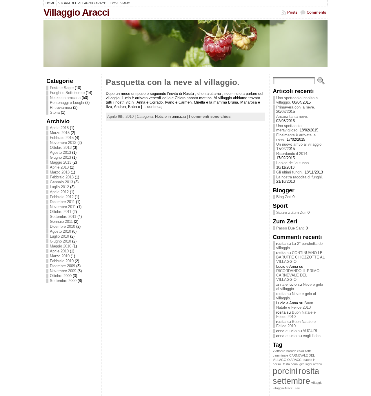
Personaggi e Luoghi (67, 102)
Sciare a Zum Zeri (291, 212)
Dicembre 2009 (62, 266)
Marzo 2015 (60, 133)
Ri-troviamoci (61, 107)
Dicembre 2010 (62, 226)
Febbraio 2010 (62, 261)
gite (301, 364)
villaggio (316, 382)
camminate (280, 355)
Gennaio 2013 (61, 182)
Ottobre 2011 (60, 211)
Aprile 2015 (59, 128)
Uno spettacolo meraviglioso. (288, 128)
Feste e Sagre (62, 88)
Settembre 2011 (63, 216)
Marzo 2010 (60, 256)
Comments (316, 12)
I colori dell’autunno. (293, 163)
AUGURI (310, 331)
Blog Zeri (283, 197)
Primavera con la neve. (295, 107)
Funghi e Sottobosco (67, 93)
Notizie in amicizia (65, 97)
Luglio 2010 (59, 236)
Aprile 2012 (59, 192)
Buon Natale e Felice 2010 (294, 305)
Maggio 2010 (60, 246)
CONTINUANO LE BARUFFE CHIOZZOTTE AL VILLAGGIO (300, 257)
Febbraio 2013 (62, 177)
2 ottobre (279, 351)
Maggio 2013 (60, 162)
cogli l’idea (312, 336)
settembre (291, 381)
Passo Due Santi (290, 228)
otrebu (317, 364)
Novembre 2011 (63, 207)
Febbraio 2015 (62, 137)
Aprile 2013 (59, 167)
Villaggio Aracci (76, 12)
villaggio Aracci (283, 388)
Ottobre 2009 (61, 276)
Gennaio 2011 (61, 221)
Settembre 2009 (63, 281)
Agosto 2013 (60, 152)
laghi (308, 364)
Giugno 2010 (60, 241)
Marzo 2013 (60, 172)
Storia (55, 112)
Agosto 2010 (60, 231)
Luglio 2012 (59, 187)
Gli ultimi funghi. (289, 172)
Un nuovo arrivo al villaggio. (299, 144)
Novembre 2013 (63, 142)
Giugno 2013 (60, 157)
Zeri (297, 388)
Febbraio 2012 (62, 197)
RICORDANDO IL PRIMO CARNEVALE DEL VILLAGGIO (297, 275)
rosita (280, 294)
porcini (285, 371)
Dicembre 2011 (62, 202)
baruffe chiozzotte (299, 351)
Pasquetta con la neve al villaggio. (172, 82)
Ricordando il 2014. (292, 153)
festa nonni (290, 364)
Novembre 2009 (63, 271)
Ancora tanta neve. (292, 116)
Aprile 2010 (59, 251)
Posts (292, 12)
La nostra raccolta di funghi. (299, 177)
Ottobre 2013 (61, 147)
